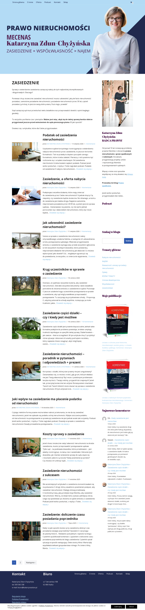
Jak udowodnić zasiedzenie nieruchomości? (62, 225)
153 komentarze (87, 322)
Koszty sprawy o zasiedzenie (63, 434)
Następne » (30, 562)
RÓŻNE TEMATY (108, 276)
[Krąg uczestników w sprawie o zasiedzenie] (26, 286)
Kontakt (57, 2)
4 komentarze (86, 187)
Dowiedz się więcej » (84, 169)
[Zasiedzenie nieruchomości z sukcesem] (26, 487)
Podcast (47, 2)
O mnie (30, 2)
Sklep (65, 2)
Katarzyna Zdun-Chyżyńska (56, 187)
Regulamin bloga (18, 596)
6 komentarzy (86, 231)
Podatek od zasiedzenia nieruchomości (60, 137)
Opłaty (104, 272)
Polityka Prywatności (20, 599)
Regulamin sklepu (19, 602)
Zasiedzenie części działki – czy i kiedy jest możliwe (62, 315)
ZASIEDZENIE (107, 288)
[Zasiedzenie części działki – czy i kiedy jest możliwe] (26, 328)
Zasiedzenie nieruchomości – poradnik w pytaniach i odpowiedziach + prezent (63, 358)
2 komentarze (90, 144)
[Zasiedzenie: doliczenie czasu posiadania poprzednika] (26, 531)
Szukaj (128, 241)
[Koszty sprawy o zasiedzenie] (26, 447)
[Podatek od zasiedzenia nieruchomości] (26, 151)
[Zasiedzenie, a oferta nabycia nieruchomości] (26, 195)
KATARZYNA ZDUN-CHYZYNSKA (58, 144)
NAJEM (105, 261)
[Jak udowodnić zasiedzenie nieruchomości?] (26, 241)
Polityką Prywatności (46, 606)
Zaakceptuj (118, 607)
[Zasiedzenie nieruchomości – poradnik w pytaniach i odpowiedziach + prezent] (26, 371)
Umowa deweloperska (111, 280)
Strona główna (18, 2)
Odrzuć (131, 607)
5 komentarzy (87, 438)
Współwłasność (108, 284)
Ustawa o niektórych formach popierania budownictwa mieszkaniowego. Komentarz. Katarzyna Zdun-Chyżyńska (117, 400)
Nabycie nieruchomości (111, 257)
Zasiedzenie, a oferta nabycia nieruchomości (64, 181)
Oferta (38, 2)
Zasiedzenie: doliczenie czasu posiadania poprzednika (64, 516)
